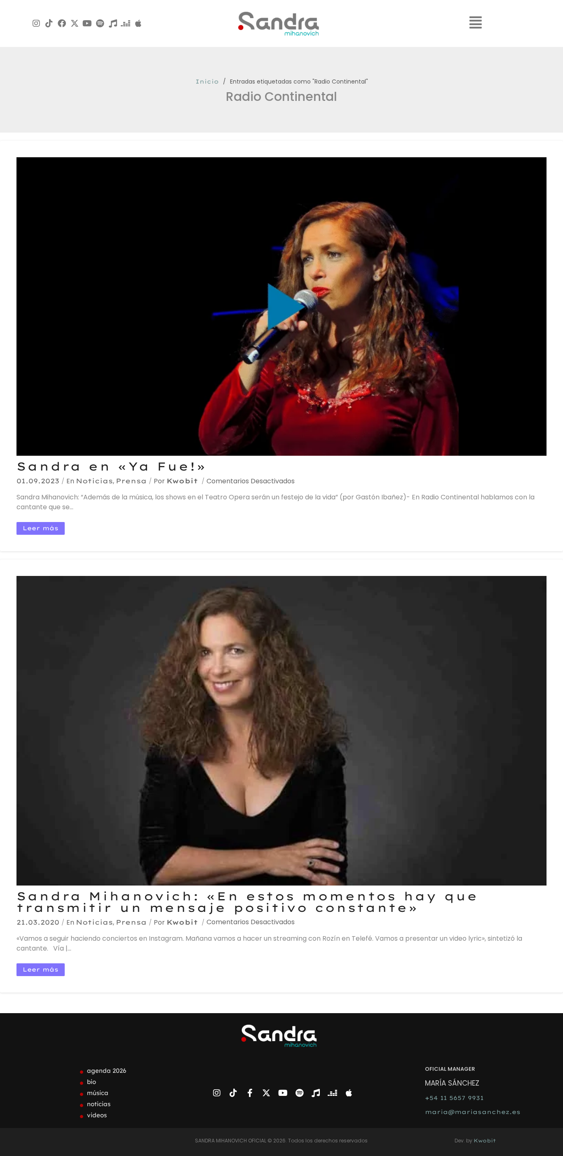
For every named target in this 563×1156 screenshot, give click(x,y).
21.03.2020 (37, 922)
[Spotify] (100, 23)
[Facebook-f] (250, 1093)
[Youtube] (87, 23)
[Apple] (138, 23)
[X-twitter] (74, 23)
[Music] (113, 23)
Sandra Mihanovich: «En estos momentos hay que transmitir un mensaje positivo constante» (247, 902)
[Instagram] (36, 23)
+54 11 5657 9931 (454, 1098)
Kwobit (182, 481)
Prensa (131, 481)
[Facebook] (62, 23)
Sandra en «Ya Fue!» (111, 466)
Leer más (41, 528)
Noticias (94, 481)
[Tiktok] (49, 23)
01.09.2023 (37, 481)
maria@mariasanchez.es (473, 1112)
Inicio (207, 81)
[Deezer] (126, 23)
